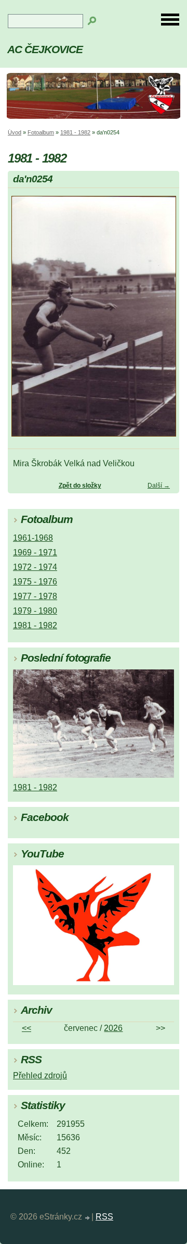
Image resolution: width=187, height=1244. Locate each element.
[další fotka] (162, 321)
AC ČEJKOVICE (45, 49)
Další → (159, 485)
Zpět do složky (80, 485)
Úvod (14, 132)
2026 (113, 1028)
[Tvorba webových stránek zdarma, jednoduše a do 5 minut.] (87, 1218)
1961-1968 (33, 537)
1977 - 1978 (35, 596)
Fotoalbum (41, 132)
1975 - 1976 (35, 581)
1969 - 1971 (35, 552)
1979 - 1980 (35, 610)
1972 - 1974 (35, 567)
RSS (104, 1216)
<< (26, 1028)
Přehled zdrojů (40, 1075)
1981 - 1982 (75, 132)
